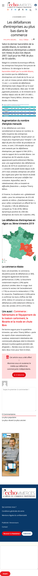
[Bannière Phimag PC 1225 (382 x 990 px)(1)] (10, 476)
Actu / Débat (23, 40)
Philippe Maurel (10, 40)
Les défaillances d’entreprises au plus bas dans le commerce (19, 28)
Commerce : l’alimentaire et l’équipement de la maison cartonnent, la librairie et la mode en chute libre (19, 318)
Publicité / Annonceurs (10, 523)
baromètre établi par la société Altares (17, 71)
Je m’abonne (19, 375)
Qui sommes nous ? (9, 507)
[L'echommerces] (19, 497)
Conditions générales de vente (13, 511)
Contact (5, 527)
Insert (5, 573)
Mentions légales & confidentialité (14, 515)
